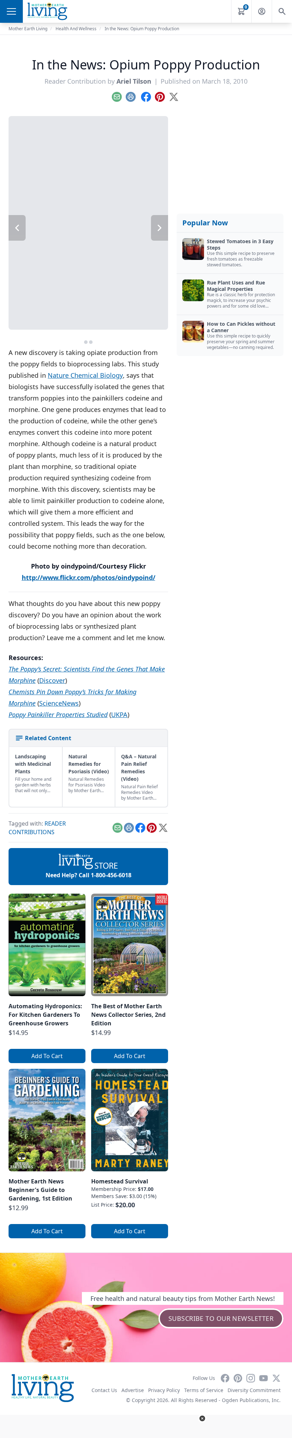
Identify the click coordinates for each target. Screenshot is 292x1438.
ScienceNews (59, 703)
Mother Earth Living (28, 29)
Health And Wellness (76, 29)
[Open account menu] (261, 11)
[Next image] (159, 228)
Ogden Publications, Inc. (251, 1400)
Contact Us (104, 1390)
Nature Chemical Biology (85, 375)
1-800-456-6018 (111, 875)
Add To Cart (47, 1056)
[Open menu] (11, 11)
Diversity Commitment (254, 1390)
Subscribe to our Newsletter (220, 1318)
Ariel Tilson (133, 81)
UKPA (119, 714)
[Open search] (282, 11)
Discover (52, 680)
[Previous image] (17, 228)
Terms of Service (203, 1390)
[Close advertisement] (202, 1418)
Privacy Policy (164, 1390)
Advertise (132, 1390)
